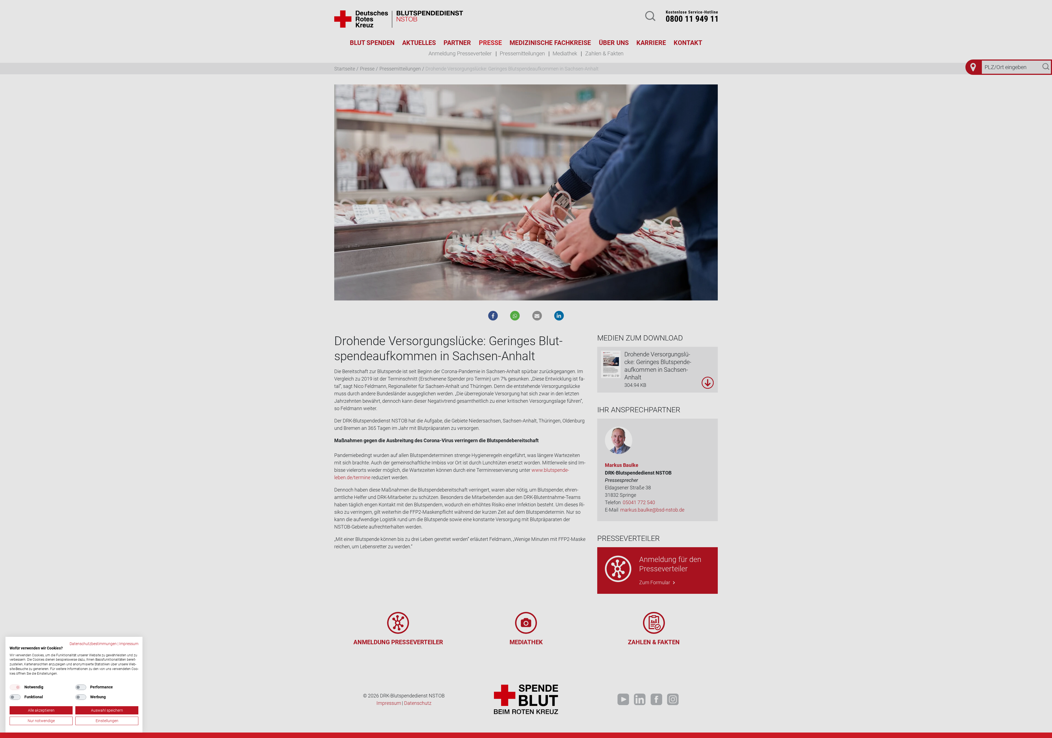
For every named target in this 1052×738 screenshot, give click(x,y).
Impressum (128, 644)
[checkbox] (15, 687)
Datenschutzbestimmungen (93, 644)
